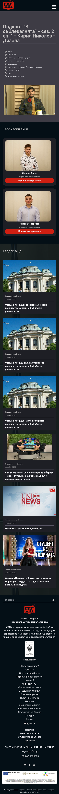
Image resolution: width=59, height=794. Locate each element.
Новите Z (29, 680)
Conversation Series (29, 673)
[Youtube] (25, 765)
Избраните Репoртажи (29, 708)
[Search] (53, 600)
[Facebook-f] (29, 765)
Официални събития (13, 296)
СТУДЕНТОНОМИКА (29, 690)
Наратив (29, 701)
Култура (29, 715)
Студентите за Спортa (13, 464)
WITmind (35, 792)
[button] (29, 100)
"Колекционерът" (29, 666)
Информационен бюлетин (15, 520)
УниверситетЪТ (29, 683)
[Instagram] (34, 765)
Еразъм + (29, 669)
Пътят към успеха (29, 698)
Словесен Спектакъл (29, 687)
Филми (29, 719)
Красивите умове (29, 694)
